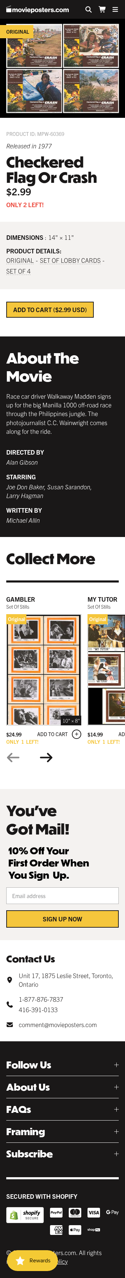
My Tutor (102, 599)
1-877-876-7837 (41, 999)
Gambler (20, 599)
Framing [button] (25, 1131)
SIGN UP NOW (62, 919)
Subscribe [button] (29, 1154)
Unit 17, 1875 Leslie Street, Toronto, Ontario (66, 979)
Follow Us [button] (28, 1065)
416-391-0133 (38, 1010)
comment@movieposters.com (58, 1024)
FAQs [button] (18, 1109)
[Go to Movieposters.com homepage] (37, 9)
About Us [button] (28, 1087)
